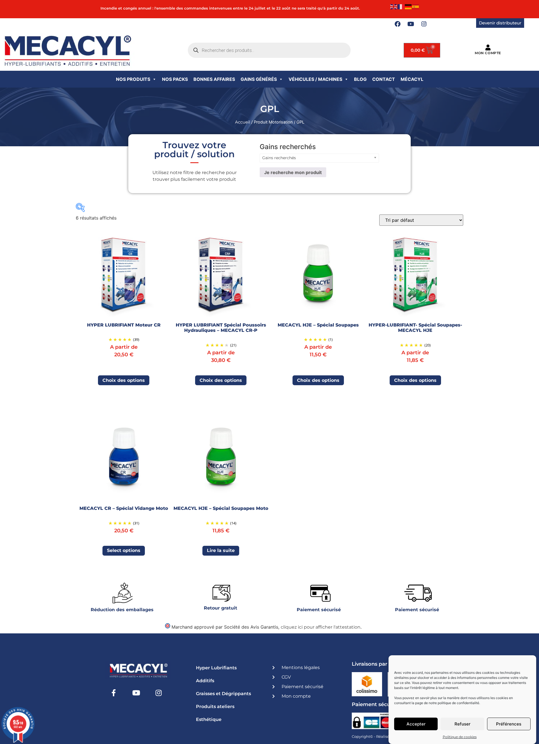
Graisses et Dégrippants (223, 693)
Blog (360, 79)
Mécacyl (412, 79)
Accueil (242, 122)
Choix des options (123, 380)
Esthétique (208, 719)
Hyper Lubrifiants (216, 667)
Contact (383, 79)
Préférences (508, 724)
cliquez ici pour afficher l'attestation (320, 627)
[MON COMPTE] (488, 48)
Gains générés (259, 79)
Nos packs (175, 79)
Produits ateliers (215, 706)
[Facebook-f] (113, 692)
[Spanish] (415, 6)
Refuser (463, 724)
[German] (408, 6)
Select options (123, 550)
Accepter (416, 724)
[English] (394, 6)
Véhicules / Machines (315, 79)
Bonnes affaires (214, 79)
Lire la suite (221, 550)
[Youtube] (411, 24)
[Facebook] (397, 24)
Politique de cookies (460, 737)
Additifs (205, 680)
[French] (401, 6)
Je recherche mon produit (293, 172)
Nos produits (133, 79)
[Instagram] (424, 24)
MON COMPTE (488, 53)
